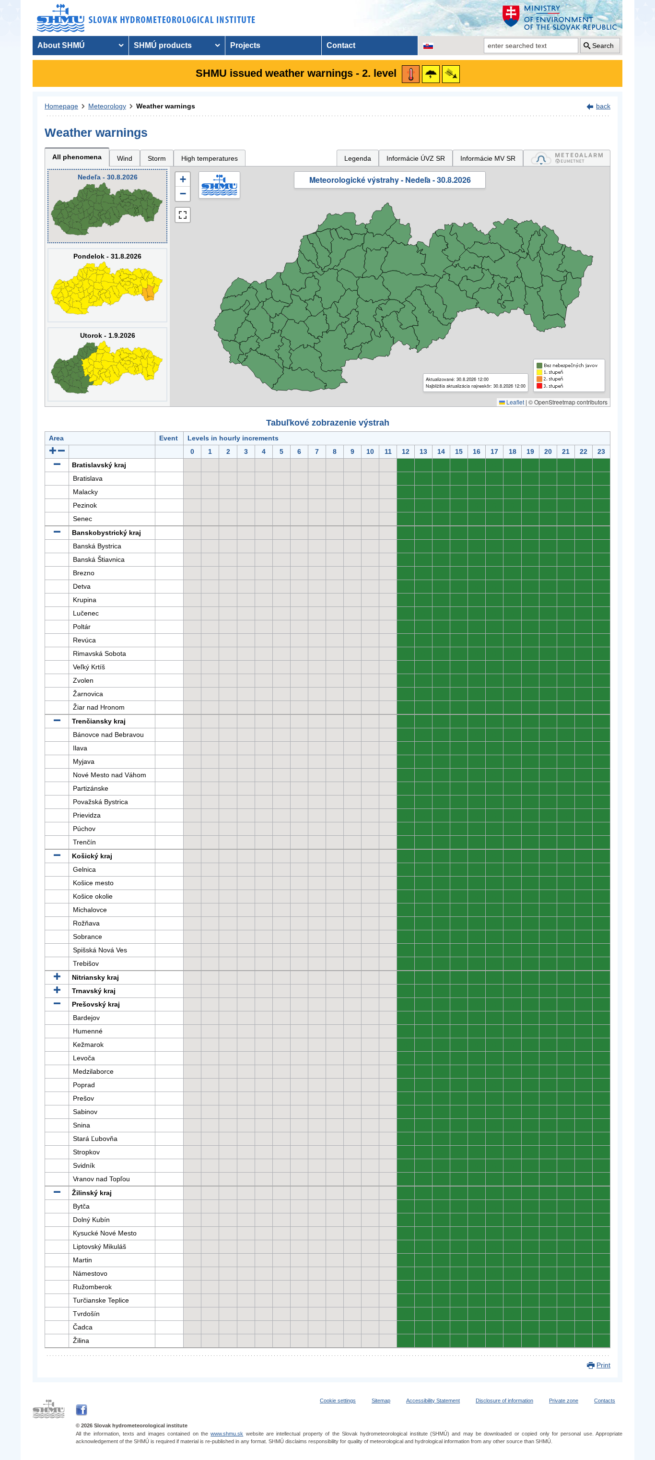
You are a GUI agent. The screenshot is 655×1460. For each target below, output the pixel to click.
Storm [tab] (157, 158)
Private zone (563, 1400)
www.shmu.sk (227, 1433)
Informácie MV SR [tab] (487, 158)
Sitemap (381, 1400)
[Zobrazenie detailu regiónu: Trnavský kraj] (57, 991)
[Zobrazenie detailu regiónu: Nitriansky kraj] (57, 977)
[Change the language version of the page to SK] (428, 45)
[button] (182, 179)
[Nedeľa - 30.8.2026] (107, 206)
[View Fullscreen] (182, 215)
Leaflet (514, 402)
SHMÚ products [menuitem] (163, 45)
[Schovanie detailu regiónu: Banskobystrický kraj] (57, 532)
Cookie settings (338, 1400)
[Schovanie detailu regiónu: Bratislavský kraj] (57, 465)
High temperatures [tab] (209, 158)
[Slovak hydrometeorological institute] (146, 18)
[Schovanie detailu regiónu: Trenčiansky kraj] (57, 721)
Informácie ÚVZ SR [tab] (415, 158)
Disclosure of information (504, 1400)
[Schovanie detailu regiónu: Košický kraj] (57, 856)
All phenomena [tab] (77, 157)
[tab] (566, 158)
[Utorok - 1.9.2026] (107, 364)
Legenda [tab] (357, 158)
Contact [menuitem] (341, 45)
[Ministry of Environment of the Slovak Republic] (560, 18)
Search (603, 45)
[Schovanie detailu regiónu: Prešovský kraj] (57, 1004)
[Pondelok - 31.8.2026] (107, 285)
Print (603, 1365)
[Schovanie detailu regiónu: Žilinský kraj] (57, 1193)
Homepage (61, 106)
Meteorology (107, 106)
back (603, 106)
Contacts (604, 1400)
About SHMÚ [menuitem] (61, 45)
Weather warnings (165, 106)
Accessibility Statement (433, 1400)
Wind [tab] (124, 158)
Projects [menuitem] (245, 45)
